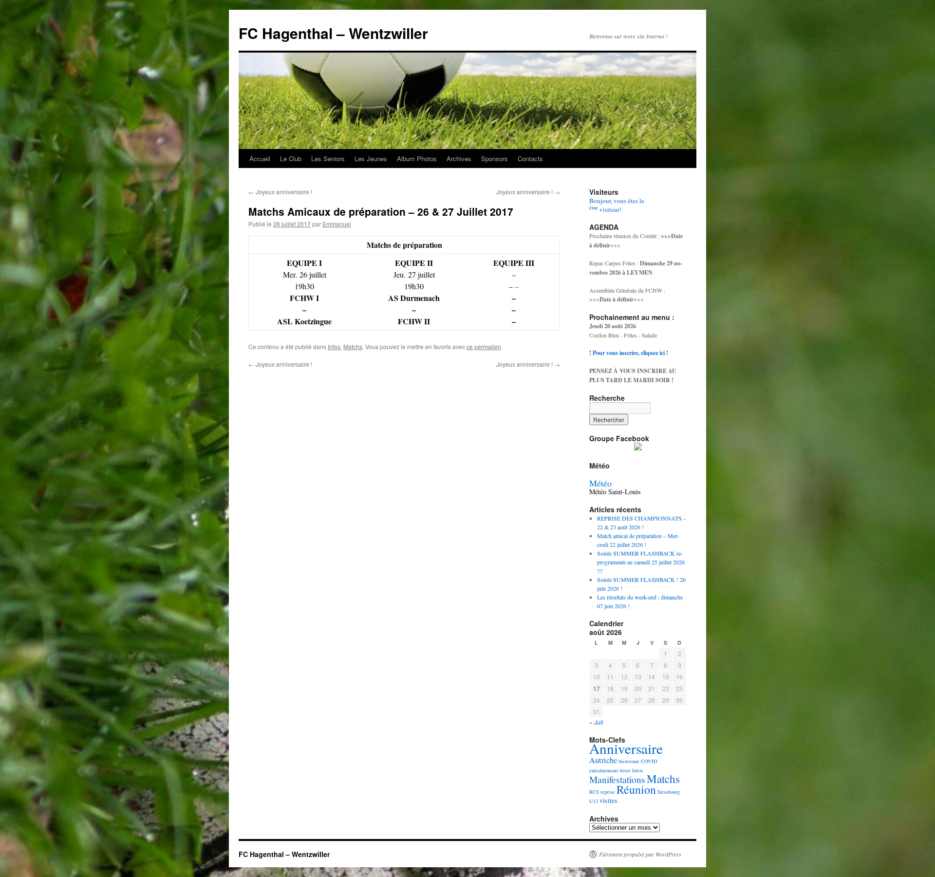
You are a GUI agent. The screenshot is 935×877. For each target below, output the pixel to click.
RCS (594, 791)
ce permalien (484, 346)
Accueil (259, 158)
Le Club (290, 158)
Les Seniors (328, 158)
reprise (607, 791)
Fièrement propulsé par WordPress (640, 854)
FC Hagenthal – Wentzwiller (333, 32)
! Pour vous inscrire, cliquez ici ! (628, 353)
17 (596, 688)
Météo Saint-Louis (614, 491)
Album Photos (417, 158)
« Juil (596, 722)
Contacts (530, 158)
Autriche (603, 760)
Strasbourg (668, 791)
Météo (600, 483)
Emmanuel (336, 224)
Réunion (636, 789)
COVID (649, 761)
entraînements (603, 770)
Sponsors (494, 158)
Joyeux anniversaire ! (280, 191)
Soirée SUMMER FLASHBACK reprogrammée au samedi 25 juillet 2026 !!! (641, 562)
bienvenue (628, 761)
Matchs (352, 346)
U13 (593, 801)
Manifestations (617, 779)
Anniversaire (626, 748)
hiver (625, 770)
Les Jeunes (371, 158)
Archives (459, 158)
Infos (334, 346)
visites (608, 800)
